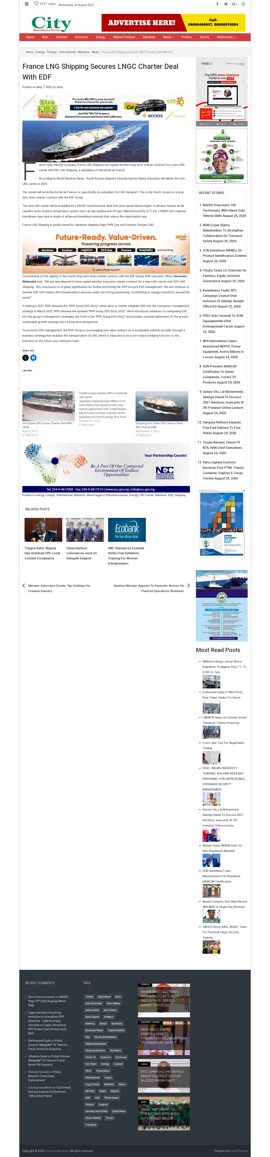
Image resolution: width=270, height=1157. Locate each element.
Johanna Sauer (37, 1056)
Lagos (108, 1077)
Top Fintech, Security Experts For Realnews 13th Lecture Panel (49, 1091)
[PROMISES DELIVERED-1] (222, 155)
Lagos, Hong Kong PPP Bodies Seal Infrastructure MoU (47, 1029)
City (87, 1037)
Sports (204, 37)
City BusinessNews (105, 1037)
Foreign (52, 52)
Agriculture (104, 996)
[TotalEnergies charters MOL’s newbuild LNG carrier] (107, 409)
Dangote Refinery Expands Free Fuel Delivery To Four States (222, 427)
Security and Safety (96, 1111)
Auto (45, 37)
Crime (144, 1064)
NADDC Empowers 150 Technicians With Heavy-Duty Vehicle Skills (224, 210)
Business (117, 1023)
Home (30, 37)
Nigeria (115, 1091)
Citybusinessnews (116, 495)
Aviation (61, 37)
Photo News (112, 1097)
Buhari (103, 1023)
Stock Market (93, 1117)
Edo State (90, 1063)
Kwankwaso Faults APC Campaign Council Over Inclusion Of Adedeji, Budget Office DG (160, 998)
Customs (105, 1057)
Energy (100, 37)
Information (103, 1070)
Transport (90, 1124)
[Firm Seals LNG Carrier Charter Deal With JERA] (48, 406)
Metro (122, 1084)
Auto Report (92, 1016)
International (67, 52)
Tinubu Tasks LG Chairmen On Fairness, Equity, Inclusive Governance (224, 276)
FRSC (88, 1070)
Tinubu (109, 1117)
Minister (89, 1091)
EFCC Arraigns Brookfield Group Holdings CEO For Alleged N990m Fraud (162, 1076)
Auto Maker (113, 1003)
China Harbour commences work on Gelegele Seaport (81, 553)
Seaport (103, 1104)
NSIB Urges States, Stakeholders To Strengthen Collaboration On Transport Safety (163, 1036)
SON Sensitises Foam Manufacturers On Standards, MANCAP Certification (222, 876)
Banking (90, 1023)
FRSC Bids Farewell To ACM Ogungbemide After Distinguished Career (223, 321)
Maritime (149, 37)
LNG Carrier (146, 495)
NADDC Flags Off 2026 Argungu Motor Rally (48, 1001)
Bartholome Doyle (39, 1040)
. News (89, 996)
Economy (81, 37)
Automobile (92, 1010)
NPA (87, 1097)
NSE (97, 1097)
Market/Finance (124, 37)
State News (118, 1111)
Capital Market (116, 1030)
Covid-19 (90, 1057)
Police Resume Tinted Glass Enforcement (44, 1076)
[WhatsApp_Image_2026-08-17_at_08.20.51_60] (222, 91)
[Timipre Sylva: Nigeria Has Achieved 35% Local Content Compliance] (43, 529)
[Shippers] (222, 605)
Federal (118, 1063)
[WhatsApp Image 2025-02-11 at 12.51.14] (106, 252)
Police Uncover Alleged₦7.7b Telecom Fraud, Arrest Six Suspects (48, 1045)
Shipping (180, 495)
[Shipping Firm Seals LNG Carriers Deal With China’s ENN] (162, 406)
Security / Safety (150, 1021)
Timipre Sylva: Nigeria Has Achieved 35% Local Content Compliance (42, 553)
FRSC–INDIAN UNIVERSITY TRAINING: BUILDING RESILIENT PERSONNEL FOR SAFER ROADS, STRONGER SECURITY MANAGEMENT (224, 778)
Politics (186, 37)
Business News (94, 1030)
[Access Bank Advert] (106, 107)
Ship (170, 495)
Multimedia (225, 37)
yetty (60, 87)
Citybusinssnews (95, 1050)
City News (115, 1050)
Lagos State (92, 1084)
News (167, 37)
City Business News (57, 1150)
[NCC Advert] (106, 467)
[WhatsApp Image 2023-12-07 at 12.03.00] (222, 523)
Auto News (110, 1010)
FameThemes (239, 1150)
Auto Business (93, 1003)
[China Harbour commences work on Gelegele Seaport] (85, 529)
